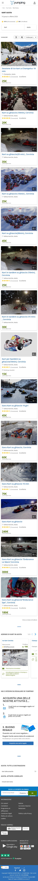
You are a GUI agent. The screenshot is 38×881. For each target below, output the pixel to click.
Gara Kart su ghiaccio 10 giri (15, 405)
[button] (34, 634)
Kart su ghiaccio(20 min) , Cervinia (18, 154)
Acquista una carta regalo (18, 743)
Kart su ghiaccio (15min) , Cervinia (18, 193)
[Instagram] (24, 871)
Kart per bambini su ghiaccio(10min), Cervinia (14, 360)
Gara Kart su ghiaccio (12, 521)
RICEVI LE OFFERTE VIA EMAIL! (18, 789)
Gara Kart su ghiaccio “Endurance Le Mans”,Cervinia (18, 560)
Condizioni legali (6, 813)
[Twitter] (20, 871)
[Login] (34, 3)
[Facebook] (15, 871)
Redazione (22, 808)
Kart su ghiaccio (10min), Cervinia (18, 112)
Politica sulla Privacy (25, 813)
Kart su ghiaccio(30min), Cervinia (17, 233)
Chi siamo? (4, 803)
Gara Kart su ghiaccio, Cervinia (16, 447)
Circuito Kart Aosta (7, 782)
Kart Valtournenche (7, 771)
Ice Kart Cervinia (7, 641)
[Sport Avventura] (18, 3)
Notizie (21, 803)
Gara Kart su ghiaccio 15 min (15, 483)
